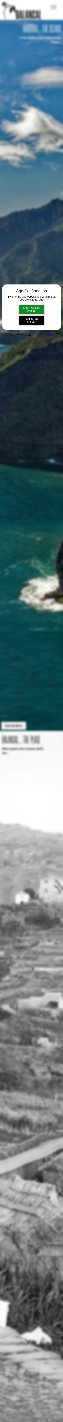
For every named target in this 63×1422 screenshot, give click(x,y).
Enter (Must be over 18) (31, 309)
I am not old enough (31, 320)
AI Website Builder (44, 335)
